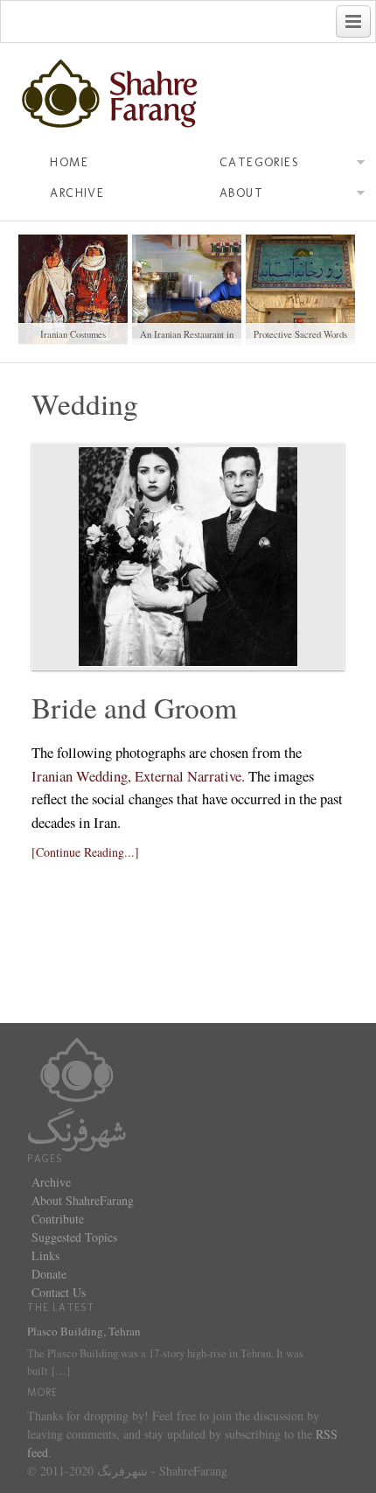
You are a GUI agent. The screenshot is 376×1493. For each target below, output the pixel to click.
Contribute (57, 1218)
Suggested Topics (74, 1237)
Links (45, 1255)
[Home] (77, 1092)
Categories (259, 162)
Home (69, 162)
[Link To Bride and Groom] (187, 556)
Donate (48, 1273)
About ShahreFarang (82, 1200)
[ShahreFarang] (187, 95)
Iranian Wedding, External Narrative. (138, 776)
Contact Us (58, 1292)
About (241, 193)
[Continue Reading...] (85, 852)
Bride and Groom (134, 707)
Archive (77, 193)
